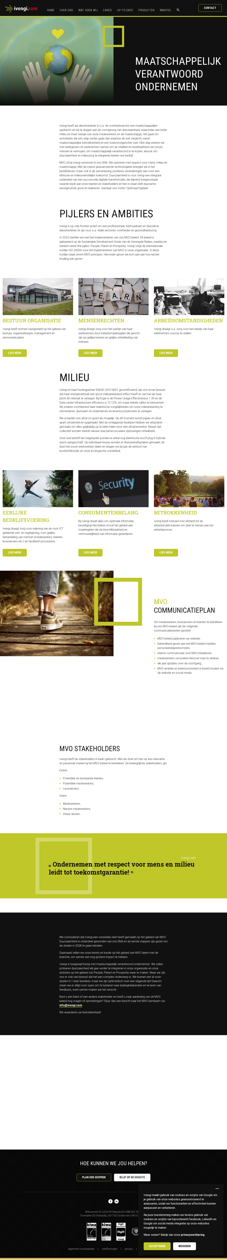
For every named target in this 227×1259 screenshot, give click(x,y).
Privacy (129, 1248)
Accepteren (157, 1246)
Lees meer (14, 353)
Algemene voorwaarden (81, 1248)
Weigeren (184, 1246)
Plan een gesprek (94, 1177)
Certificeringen (109, 1248)
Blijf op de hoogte (132, 1177)
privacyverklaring (192, 1234)
